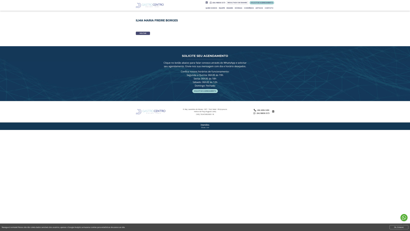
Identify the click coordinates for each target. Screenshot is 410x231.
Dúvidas (238, 8)
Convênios (249, 8)
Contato (269, 8)
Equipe (222, 8)
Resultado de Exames (237, 3)
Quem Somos (211, 8)
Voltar (143, 33)
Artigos (259, 8)
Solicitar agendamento (262, 3)
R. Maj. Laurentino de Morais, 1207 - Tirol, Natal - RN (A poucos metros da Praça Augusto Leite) (205, 110)
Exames (230, 8)
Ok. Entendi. (399, 227)
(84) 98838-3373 (218, 2)
